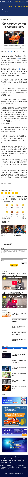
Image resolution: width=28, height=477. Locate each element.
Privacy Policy (24, 6)
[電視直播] (14, 451)
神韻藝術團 (21, 465)
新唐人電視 (15, 465)
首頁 (2, 19)
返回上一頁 (14, 265)
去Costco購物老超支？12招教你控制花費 (16, 199)
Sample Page (17, 6)
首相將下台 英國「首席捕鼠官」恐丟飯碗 (16, 197)
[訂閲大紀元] (14, 403)
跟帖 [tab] (14, 348)
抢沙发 (24, 218)
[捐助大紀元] (14, 435)
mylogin (8, 3)
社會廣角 (6, 19)
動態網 (2, 468)
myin (12, 3)
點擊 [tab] (6, 348)
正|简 (24, 51)
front (23, 1)
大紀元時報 (3, 467)
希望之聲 (10, 467)
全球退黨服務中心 (17, 467)
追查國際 (9, 465)
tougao (10, 6)
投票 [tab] (22, 348)
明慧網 (24, 467)
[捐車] (14, 426)
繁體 (27, 1)
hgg (20, 1)
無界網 (7, 468)
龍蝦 (18, 58)
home (16, 1)
